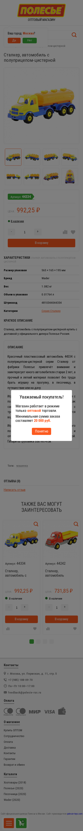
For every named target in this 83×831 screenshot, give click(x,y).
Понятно (41, 431)
